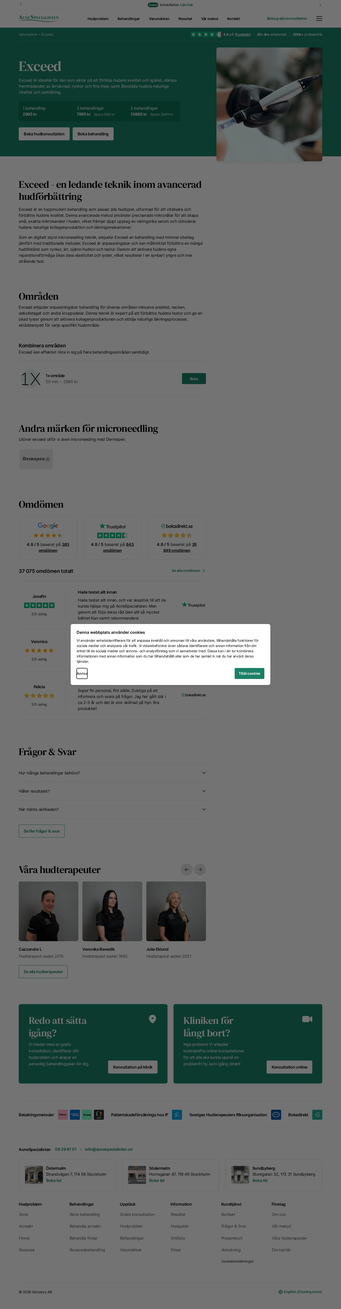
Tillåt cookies (249, 673)
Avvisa (82, 673)
